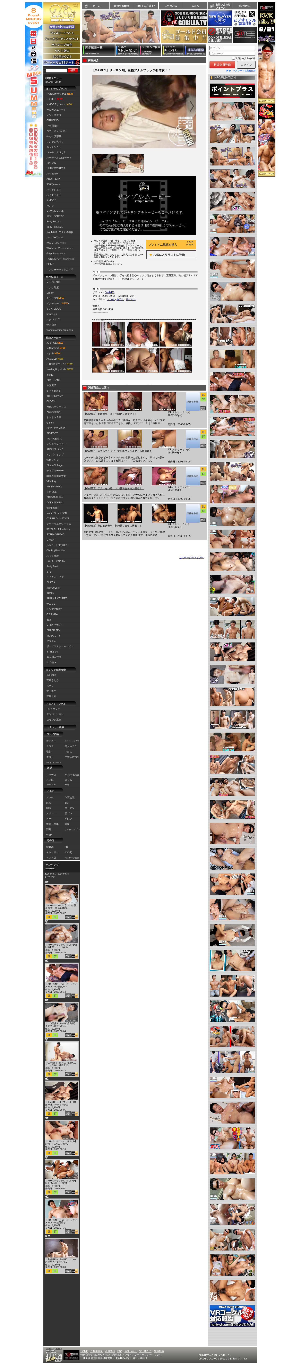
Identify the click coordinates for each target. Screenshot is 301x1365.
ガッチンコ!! (53, 147)
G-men (50, 422)
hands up (51, 314)
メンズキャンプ (55, 454)
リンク (158, 1354)
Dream (50, 292)
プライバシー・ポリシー (138, 1354)
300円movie (53, 184)
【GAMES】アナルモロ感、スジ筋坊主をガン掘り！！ (114, 488)
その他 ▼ (51, 662)
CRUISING (52, 120)
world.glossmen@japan (59, 330)
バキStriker (52, 173)
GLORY (50, 401)
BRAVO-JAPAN (54, 497)
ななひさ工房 (53, 719)
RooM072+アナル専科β (59, 232)
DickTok (50, 582)
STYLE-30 (52, 651)
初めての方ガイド (146, 5)
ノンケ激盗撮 (53, 115)
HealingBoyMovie (59, 369)
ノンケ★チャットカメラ (60, 269)
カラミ (120, 299)
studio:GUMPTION (56, 513)
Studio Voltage (54, 465)
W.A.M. (56, 242)
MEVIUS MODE (55, 211)
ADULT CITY (53, 179)
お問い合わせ (220, 5)
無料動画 (159, 1351)
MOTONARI (53, 282)
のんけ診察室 (53, 136)
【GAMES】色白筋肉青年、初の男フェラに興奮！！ (113, 525)
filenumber (52, 507)
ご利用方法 (170, 5)
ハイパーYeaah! (55, 237)
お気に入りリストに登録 (166, 254)
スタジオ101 (53, 319)
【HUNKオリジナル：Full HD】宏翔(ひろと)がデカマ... (61, 1142)
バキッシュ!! (53, 189)
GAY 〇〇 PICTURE (57, 545)
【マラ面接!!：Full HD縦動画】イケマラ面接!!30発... (60, 1024)
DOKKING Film (54, 502)
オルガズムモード (56, 109)
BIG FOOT (52, 433)
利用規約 (117, 1354)
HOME (84, 1351)
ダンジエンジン (55, 714)
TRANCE (51, 491)
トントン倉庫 (53, 417)
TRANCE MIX (54, 438)
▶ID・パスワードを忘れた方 (241, 70)
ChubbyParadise (55, 550)
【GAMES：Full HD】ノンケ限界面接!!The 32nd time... (60, 906)
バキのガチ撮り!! (55, 152)
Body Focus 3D (54, 226)
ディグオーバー (55, 470)
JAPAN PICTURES (56, 598)
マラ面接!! (52, 125)
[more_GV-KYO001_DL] (192, 401)
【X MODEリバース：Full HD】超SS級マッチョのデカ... (61, 1103)
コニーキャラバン (56, 131)
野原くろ (51, 696)
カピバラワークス (56, 406)
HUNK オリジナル (59, 93)
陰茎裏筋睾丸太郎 (56, 476)
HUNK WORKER (55, 168)
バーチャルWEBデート (59, 157)
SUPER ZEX (53, 630)
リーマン (131, 299)
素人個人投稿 (53, 657)
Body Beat (52, 566)
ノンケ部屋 (52, 287)
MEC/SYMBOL (54, 625)
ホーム (95, 5)
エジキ (53, 353)
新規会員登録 (121, 5)
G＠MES (54, 99)
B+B (48, 571)
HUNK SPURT (60, 258)
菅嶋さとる (52, 680)
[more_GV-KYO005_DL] (192, 513)
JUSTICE (54, 342)
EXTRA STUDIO (55, 534)
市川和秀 (51, 675)
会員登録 (110, 1351)
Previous (80, 29)
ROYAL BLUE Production (58, 529)
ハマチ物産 (52, 555)
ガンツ (50, 205)
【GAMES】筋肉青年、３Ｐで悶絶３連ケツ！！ (110, 413)
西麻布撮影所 (53, 412)
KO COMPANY (54, 396)
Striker (50, 264)
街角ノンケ (52, 460)
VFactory (51, 481)
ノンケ (111, 299)
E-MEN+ (51, 539)
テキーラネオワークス (58, 523)
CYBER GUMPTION (57, 518)
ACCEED (54, 358)
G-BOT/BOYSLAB (59, 364)
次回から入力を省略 (245, 58)
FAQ (119, 1351)
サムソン (51, 603)
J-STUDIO (55, 298)
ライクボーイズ (55, 577)
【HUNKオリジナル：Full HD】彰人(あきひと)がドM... (61, 1181)
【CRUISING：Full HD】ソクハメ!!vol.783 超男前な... (61, 1221)
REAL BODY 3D (55, 216)
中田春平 (51, 691)
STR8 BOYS (53, 390)
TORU (49, 685)
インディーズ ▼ (58, 303)
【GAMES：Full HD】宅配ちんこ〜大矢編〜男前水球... (60, 1063)
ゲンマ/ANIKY (54, 609)
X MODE (51, 200)
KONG (50, 593)
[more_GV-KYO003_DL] (192, 439)
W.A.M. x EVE (59, 248)
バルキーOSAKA (55, 561)
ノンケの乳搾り (55, 141)
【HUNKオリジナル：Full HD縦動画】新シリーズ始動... (61, 946)
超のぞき (51, 163)
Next (162, 29)
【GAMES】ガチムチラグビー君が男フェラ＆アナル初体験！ (118, 451)
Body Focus (53, 221)
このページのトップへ (191, 557)
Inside (49, 374)
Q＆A (195, 5)
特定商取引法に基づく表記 (95, 1354)
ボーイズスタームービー (60, 646)
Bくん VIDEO (53, 308)
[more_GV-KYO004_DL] (192, 476)
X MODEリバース (59, 104)
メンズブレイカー (56, 444)
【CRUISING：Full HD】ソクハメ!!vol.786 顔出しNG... (61, 985)
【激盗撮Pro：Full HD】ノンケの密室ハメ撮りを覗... (60, 1260)
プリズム (51, 641)
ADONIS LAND (54, 449)
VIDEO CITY (53, 635)
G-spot (56, 253)
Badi (49, 619)
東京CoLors (53, 587)
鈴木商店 (51, 324)
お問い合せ (130, 1351)
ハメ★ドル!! (53, 195)
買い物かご (244, 5)
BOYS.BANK (53, 380)
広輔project (55, 348)
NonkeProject (54, 486)
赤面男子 (51, 385)
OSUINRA (52, 614)
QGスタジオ (53, 709)
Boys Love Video (55, 428)
